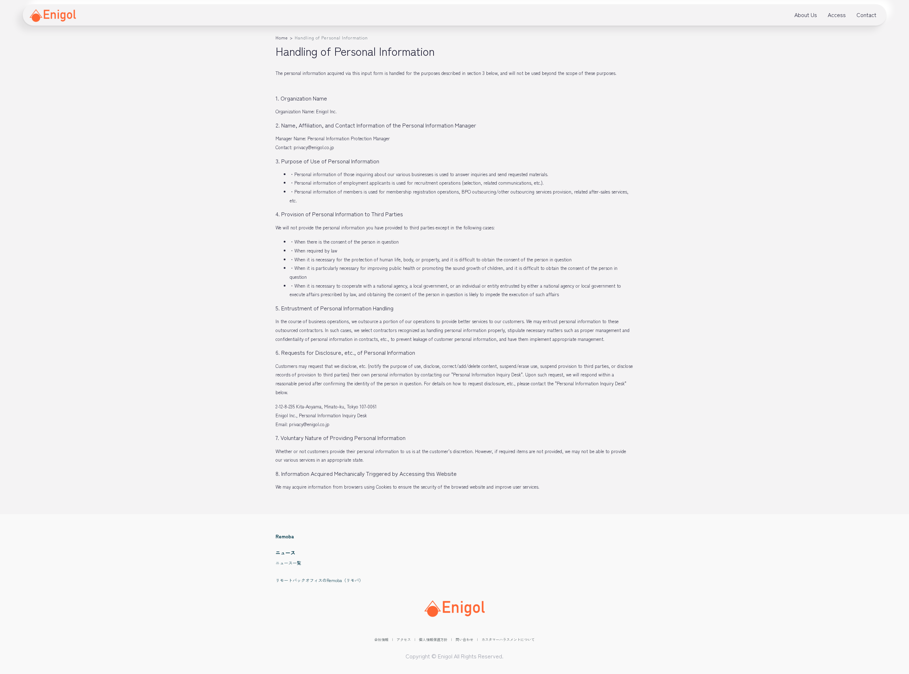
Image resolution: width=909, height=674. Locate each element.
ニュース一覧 (288, 563)
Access (837, 14)
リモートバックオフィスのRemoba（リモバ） (319, 580)
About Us (805, 14)
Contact (866, 14)
